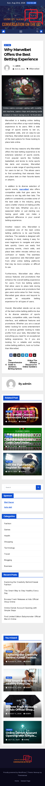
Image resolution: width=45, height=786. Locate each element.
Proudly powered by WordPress (15, 772)
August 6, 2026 (15, 661)
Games (7, 529)
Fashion (7, 523)
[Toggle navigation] (20, 31)
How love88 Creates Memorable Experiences (22, 416)
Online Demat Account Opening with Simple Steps (21, 735)
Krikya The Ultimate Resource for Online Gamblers (30, 363)
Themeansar (22, 775)
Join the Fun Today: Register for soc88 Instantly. (19, 467)
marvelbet (24, 189)
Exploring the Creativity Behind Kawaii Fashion (21, 656)
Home (17, 781)
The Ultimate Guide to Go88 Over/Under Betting (21, 442)
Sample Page (25, 781)
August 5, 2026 (15, 687)
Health (7, 536)
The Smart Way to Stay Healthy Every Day (21, 682)
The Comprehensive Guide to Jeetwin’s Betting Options (15, 364)
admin (17, 66)
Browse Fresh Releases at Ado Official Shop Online (21, 709)
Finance (9, 729)
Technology (9, 548)
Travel (7, 554)
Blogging (8, 560)
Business (8, 566)
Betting (7, 45)
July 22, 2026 (14, 740)
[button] (37, 31)
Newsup (36, 772)
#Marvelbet (34, 69)
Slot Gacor (9, 502)
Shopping (8, 542)
